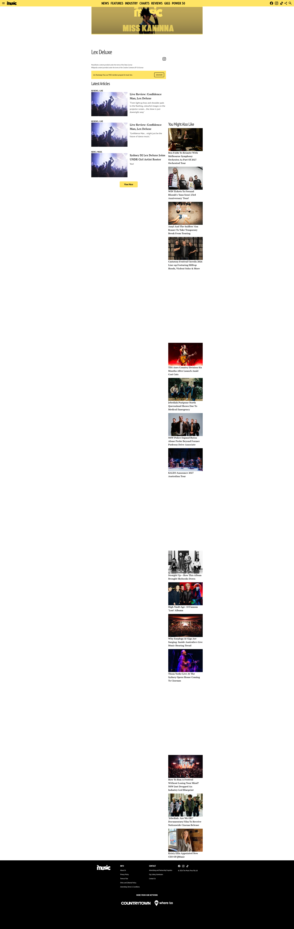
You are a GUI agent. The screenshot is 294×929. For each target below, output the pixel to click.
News (105, 3)
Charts (144, 3)
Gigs (167, 3)
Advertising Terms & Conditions (130, 887)
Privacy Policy (124, 874)
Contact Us (152, 878)
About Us (123, 870)
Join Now (159, 75)
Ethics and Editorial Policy (128, 883)
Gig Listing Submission (156, 874)
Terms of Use (124, 878)
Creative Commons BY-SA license (133, 67)
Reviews (157, 3)
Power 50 (178, 3)
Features (117, 3)
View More (128, 184)
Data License (128, 65)
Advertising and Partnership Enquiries (160, 870)
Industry (131, 3)
